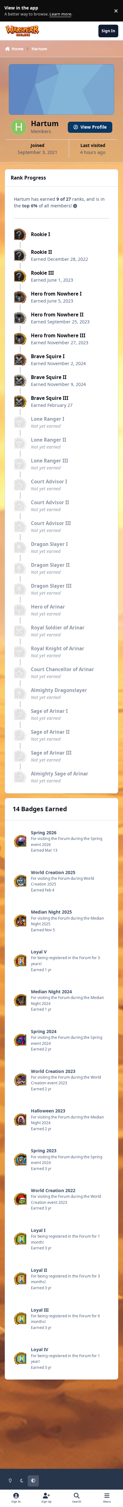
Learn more (12, 11)
